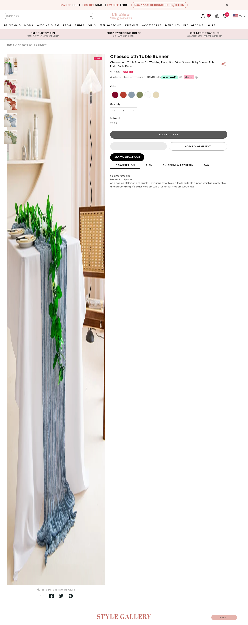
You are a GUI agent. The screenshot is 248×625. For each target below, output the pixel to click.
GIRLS (92, 25)
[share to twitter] (61, 596)
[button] (138, 146)
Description (125, 165)
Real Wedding (193, 25)
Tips (149, 165)
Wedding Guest (48, 25)
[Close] (227, 5)
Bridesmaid (12, 25)
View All (224, 617)
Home (10, 44)
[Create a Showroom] (217, 16)
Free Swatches (110, 25)
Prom (67, 25)
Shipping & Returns (178, 165)
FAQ (206, 165)
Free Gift (132, 25)
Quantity (115, 104)
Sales (211, 25)
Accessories (151, 25)
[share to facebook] (51, 596)
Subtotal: (115, 118)
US (241, 15)
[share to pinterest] (71, 596)
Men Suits (172, 25)
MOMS (28, 25)
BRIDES (79, 25)
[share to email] (41, 596)
